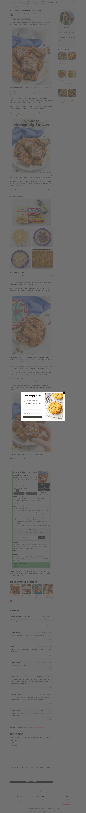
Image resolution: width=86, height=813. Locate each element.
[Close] (64, 392)
